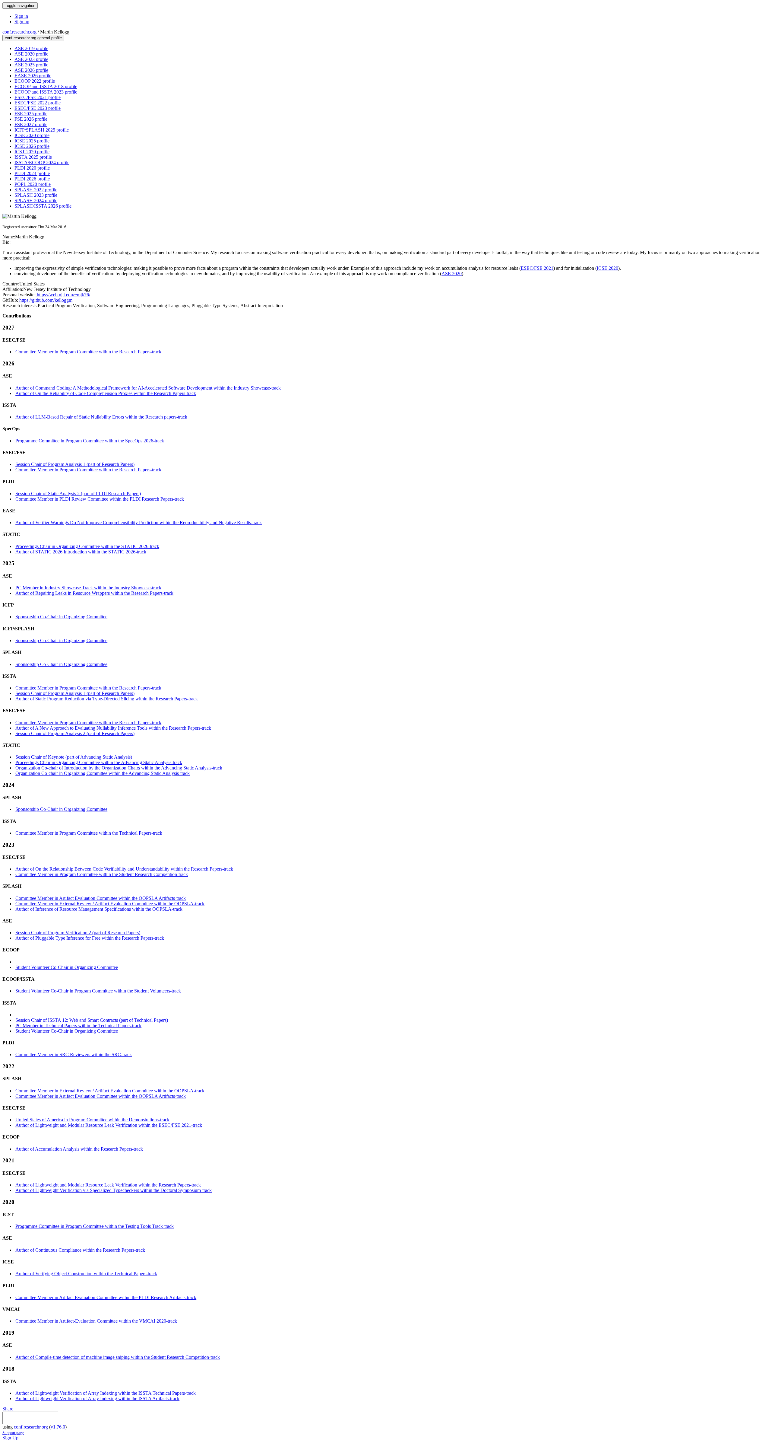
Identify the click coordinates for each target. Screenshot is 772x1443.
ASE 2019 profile (31, 48)
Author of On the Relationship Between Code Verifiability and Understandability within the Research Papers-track (124, 868)
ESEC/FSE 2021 (537, 268)
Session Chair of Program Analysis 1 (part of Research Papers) (74, 464)
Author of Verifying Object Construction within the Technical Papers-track (86, 1273)
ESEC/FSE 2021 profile (37, 97)
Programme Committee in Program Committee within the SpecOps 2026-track (89, 440)
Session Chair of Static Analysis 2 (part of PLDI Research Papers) (78, 493)
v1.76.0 (58, 1426)
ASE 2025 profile (31, 64)
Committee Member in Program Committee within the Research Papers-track (88, 351)
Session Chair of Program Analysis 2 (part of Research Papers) (74, 733)
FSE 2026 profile (30, 119)
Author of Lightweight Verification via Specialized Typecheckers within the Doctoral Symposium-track (113, 1190)
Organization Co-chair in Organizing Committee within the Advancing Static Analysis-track (102, 773)
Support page (13, 1432)
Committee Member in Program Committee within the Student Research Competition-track (101, 874)
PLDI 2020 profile (32, 167)
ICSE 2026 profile (31, 146)
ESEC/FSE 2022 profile (37, 102)
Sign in (21, 16)
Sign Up (10, 1437)
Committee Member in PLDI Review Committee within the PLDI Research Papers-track (99, 499)
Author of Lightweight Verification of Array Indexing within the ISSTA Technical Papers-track (105, 1393)
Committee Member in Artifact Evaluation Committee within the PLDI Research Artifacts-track (105, 1297)
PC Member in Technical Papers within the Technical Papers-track (78, 1025)
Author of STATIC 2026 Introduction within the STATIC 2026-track (80, 551)
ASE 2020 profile (31, 53)
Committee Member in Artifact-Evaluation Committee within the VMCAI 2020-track (96, 1321)
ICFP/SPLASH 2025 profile (41, 129)
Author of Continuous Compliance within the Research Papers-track (80, 1250)
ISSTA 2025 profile (33, 157)
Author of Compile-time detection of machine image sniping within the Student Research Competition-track (117, 1357)
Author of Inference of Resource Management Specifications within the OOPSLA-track (98, 909)
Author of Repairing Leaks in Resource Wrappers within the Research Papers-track (94, 593)
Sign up (21, 21)
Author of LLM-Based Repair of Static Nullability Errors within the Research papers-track (101, 416)
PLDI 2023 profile (32, 173)
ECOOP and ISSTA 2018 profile (45, 86)
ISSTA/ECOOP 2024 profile (41, 162)
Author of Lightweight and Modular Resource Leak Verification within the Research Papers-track (108, 1184)
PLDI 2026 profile (32, 178)
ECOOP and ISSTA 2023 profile (45, 91)
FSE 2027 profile (30, 124)
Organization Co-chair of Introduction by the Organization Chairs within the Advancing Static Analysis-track (118, 767)
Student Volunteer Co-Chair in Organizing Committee (66, 967)
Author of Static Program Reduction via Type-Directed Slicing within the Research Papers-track (106, 698)
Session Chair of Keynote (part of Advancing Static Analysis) (73, 757)
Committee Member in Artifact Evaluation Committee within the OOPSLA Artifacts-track (100, 898)
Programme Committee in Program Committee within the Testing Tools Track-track (94, 1226)
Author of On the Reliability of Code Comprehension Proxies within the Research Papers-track (105, 393)
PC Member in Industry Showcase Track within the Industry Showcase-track (88, 587)
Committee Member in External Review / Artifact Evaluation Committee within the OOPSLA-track (109, 903)
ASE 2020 (451, 273)
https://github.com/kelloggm (45, 300)
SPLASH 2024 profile (35, 200)
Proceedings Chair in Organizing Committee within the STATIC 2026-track (87, 546)
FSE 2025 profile (30, 113)
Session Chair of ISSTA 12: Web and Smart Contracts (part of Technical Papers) (91, 1020)
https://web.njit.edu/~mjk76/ (63, 294)
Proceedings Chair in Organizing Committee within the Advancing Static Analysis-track (98, 762)
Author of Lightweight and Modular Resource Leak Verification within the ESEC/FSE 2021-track (108, 1125)
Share (7, 1408)
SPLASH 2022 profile (35, 189)
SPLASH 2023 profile (35, 195)
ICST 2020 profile (31, 151)
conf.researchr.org (19, 31)
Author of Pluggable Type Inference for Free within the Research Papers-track (89, 938)
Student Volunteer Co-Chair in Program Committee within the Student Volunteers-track (98, 990)
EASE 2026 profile (32, 75)
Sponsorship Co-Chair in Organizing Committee (61, 616)
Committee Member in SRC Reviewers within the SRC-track (73, 1054)
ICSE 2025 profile (31, 140)
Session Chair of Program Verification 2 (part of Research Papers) (77, 932)
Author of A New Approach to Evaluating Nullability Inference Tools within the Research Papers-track (113, 728)
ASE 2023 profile (31, 59)
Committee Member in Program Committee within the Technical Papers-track (88, 833)
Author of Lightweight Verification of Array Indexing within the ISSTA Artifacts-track (97, 1398)
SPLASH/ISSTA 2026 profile (42, 206)
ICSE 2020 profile (31, 135)
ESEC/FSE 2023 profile (37, 108)
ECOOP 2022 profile (34, 81)
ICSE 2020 (607, 268)
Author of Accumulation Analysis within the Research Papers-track (79, 1149)
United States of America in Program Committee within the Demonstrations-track (92, 1119)
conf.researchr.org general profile (33, 38)
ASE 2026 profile (31, 70)
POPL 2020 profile (32, 184)
